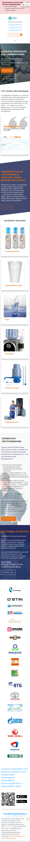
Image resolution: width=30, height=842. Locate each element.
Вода (7, 319)
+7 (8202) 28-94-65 (15, 25)
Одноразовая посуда (13, 285)
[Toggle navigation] (15, 40)
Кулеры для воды (12, 251)
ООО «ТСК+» (8, 826)
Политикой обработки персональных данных (13, 837)
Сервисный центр (12, 422)
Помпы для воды (12, 388)
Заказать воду (13, 35)
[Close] (28, 2)
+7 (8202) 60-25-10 (15, 27)
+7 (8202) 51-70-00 (15, 30)
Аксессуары (9, 354)
